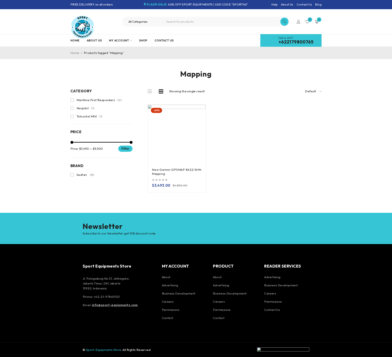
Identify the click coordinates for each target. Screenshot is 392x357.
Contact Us (304, 4)
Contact (167, 318)
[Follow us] (98, 319)
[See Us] (109, 319)
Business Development (178, 293)
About (166, 277)
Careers (168, 301)
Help (275, 4)
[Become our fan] (87, 319)
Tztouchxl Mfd (89, 116)
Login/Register (298, 21)
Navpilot (85, 108)
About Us (287, 4)
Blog (318, 4)
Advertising (170, 285)
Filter (125, 149)
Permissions (170, 310)
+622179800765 (295, 41)
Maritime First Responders (99, 100)
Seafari (85, 175)
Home (74, 53)
